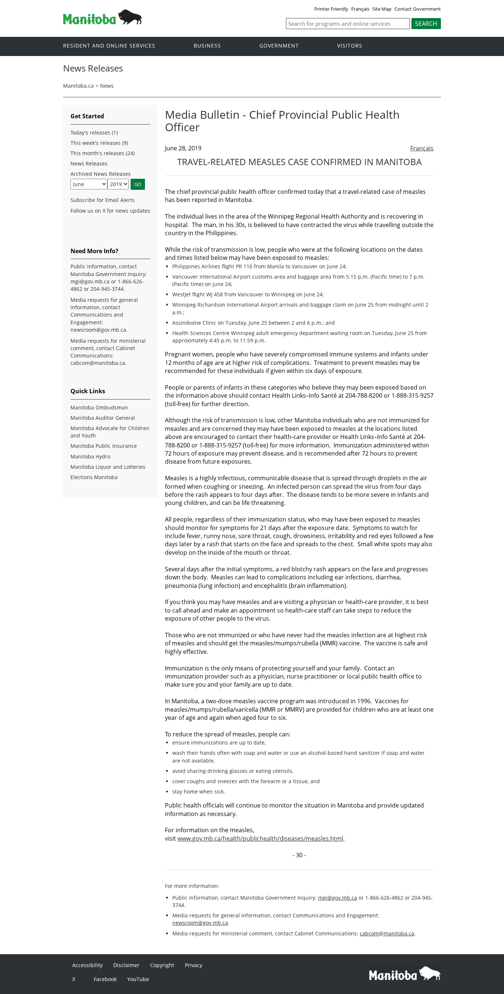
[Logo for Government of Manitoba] (102, 22)
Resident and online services (109, 45)
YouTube (138, 979)
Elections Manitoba (94, 477)
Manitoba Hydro (90, 456)
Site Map (381, 9)
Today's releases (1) (94, 132)
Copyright (162, 965)
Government (279, 45)
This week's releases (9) (99, 142)
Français (360, 9)
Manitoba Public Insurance (103, 445)
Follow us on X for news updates (110, 210)
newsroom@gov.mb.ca (200, 922)
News (107, 85)
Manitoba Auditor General (102, 417)
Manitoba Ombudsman (99, 407)
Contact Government (417, 9)
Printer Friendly (331, 9)
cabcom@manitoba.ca (387, 933)
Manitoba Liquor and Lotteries (107, 466)
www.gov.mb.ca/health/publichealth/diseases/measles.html (260, 838)
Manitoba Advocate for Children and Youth (109, 432)
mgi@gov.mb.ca (337, 897)
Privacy (193, 965)
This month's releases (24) (102, 153)
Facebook (105, 979)
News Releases (88, 163)
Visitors (349, 45)
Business (207, 45)
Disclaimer (126, 965)
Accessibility (87, 965)
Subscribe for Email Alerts (102, 199)
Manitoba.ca (78, 85)
